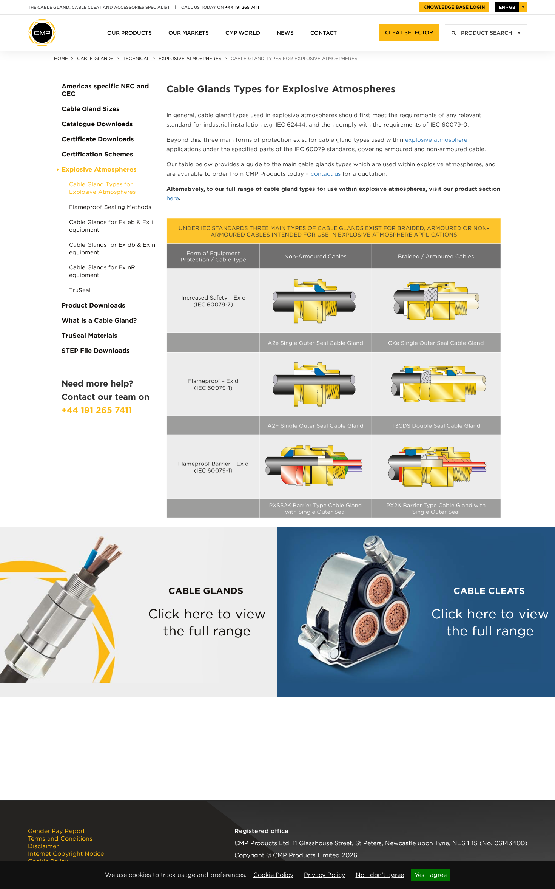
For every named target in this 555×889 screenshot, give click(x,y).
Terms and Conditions (60, 839)
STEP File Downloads (96, 350)
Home (61, 58)
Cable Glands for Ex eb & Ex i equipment (111, 226)
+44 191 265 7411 (242, 7)
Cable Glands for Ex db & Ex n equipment (112, 248)
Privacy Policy (324, 874)
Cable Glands (95, 58)
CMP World (242, 33)
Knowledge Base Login (454, 7)
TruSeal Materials (89, 335)
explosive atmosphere (436, 139)
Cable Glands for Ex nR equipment (102, 271)
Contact (323, 33)
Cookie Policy (273, 874)
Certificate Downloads (98, 139)
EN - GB (507, 7)
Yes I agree (431, 874)
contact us (326, 173)
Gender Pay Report (56, 831)
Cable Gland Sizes (91, 109)
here (172, 198)
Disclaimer (43, 846)
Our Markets (188, 33)
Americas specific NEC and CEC (105, 89)
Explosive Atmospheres (190, 58)
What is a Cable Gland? (99, 320)
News (285, 33)
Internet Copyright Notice (66, 854)
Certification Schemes (97, 154)
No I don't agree (380, 874)
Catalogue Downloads (97, 124)
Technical (136, 58)
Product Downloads (93, 305)
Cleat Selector (409, 32)
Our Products (129, 33)
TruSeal (80, 290)
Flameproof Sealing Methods (110, 207)
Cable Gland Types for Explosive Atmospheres (102, 188)
